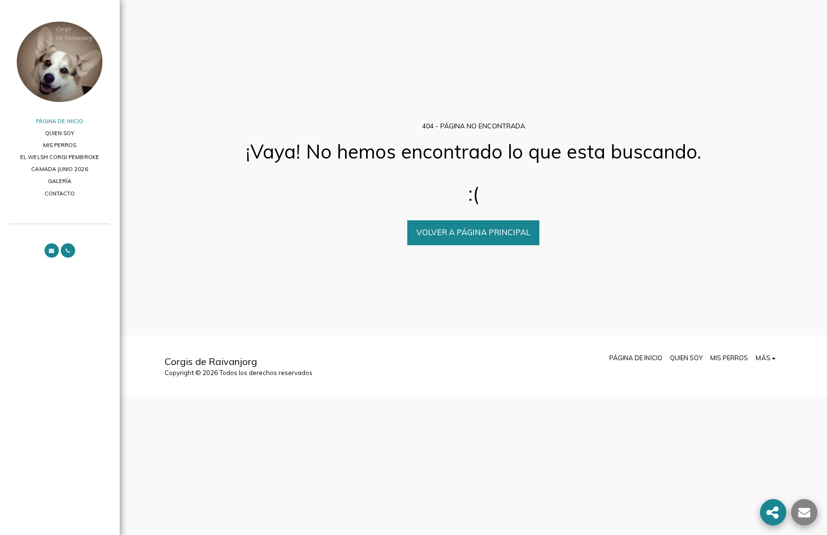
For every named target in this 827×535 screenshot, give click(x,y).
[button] (52, 250)
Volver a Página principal (473, 232)
